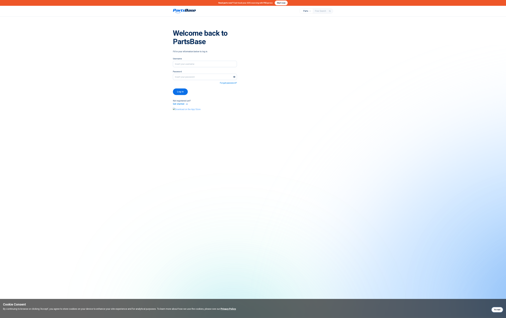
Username (177, 59)
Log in (180, 91)
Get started (178, 104)
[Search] (330, 11)
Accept (497, 310)
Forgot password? (228, 83)
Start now (281, 3)
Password (177, 72)
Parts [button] (305, 11)
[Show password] (234, 77)
